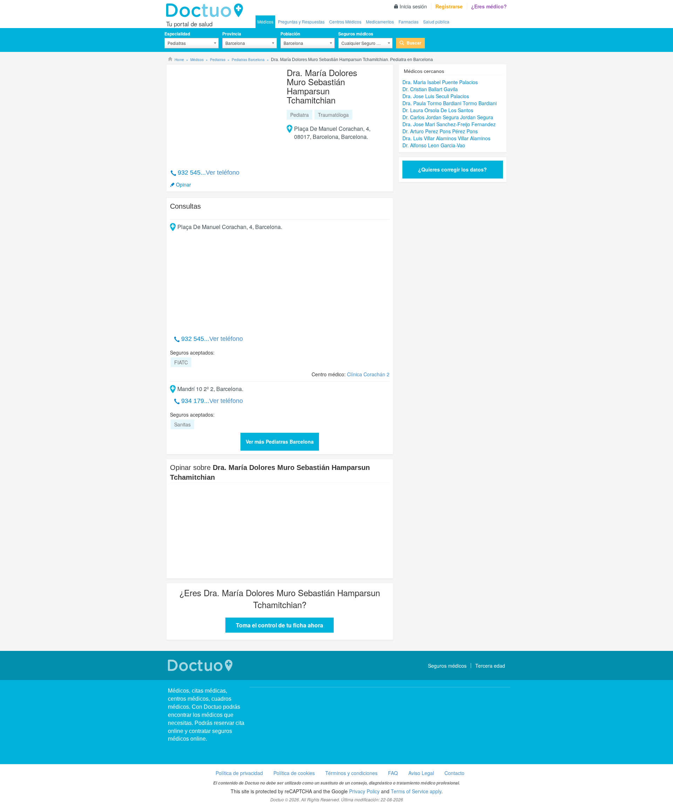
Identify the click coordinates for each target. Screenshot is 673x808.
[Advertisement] (223, 113)
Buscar (414, 43)
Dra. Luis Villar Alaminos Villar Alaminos (446, 138)
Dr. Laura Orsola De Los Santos (437, 110)
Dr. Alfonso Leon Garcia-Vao (433, 145)
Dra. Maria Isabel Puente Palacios (440, 82)
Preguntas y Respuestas (301, 22)
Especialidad (177, 34)
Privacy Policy (364, 791)
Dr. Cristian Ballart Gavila (430, 89)
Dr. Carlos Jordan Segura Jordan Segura (447, 117)
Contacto (454, 772)
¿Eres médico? (489, 6)
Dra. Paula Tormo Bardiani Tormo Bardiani (449, 103)
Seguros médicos (355, 34)
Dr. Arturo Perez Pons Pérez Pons (440, 131)
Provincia (231, 34)
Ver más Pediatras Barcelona (280, 441)
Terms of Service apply (416, 791)
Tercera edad (490, 665)
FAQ (393, 772)
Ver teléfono (222, 172)
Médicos (265, 22)
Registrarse (449, 6)
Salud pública (436, 22)
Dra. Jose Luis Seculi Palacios (435, 96)
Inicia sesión (413, 6)
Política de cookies (294, 772)
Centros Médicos (345, 22)
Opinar (183, 184)
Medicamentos (380, 22)
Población (290, 34)
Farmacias (409, 22)
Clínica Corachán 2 (368, 374)
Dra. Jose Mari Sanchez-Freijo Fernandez (449, 124)
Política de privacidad (239, 772)
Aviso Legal (421, 772)
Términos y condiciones (351, 772)
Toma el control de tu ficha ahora (279, 625)
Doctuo (206, 11)
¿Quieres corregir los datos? (452, 169)
